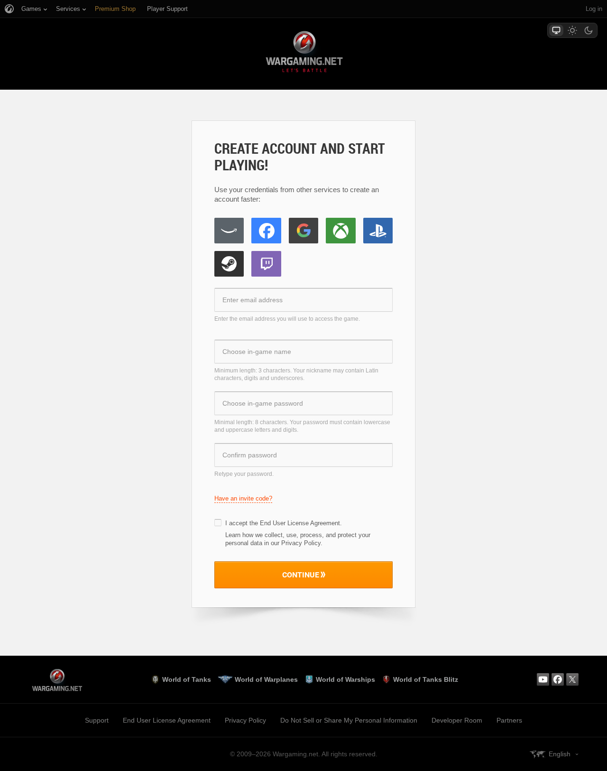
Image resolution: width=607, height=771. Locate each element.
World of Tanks (186, 679)
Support (97, 720)
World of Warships (345, 679)
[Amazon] (229, 230)
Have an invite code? (243, 498)
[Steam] (229, 264)
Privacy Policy (245, 720)
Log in (594, 8)
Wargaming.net (303, 53)
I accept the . (283, 523)
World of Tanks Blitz (425, 679)
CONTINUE (300, 574)
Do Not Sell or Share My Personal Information (348, 720)
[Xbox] (340, 230)
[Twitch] (266, 264)
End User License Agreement (300, 523)
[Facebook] (266, 230)
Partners (509, 720)
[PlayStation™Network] (378, 230)
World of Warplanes (266, 679)
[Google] (303, 230)
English (559, 754)
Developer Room (457, 720)
